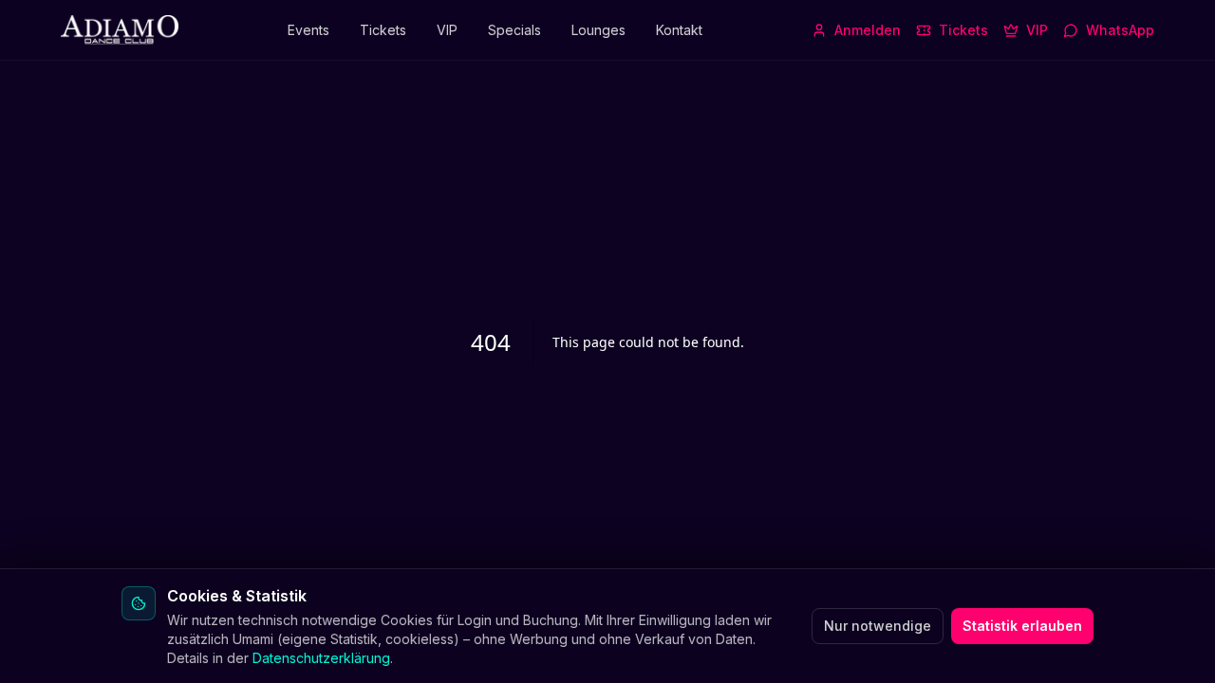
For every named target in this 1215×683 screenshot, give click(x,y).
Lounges (598, 30)
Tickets (383, 30)
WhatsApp (1120, 30)
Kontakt (679, 30)
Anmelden (867, 30)
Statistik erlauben (1022, 626)
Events (308, 30)
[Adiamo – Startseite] (119, 30)
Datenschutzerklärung (321, 658)
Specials (514, 30)
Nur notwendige (877, 626)
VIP (447, 30)
